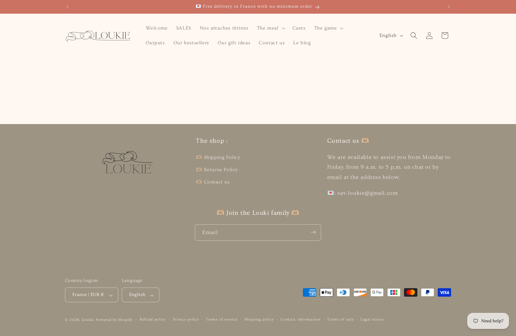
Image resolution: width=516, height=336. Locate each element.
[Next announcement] (448, 6)
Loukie (88, 319)
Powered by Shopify (114, 319)
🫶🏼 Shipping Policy (218, 157)
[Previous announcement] (67, 6)
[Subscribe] (313, 232)
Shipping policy (259, 319)
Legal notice (372, 319)
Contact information (300, 319)
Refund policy (153, 319)
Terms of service (221, 319)
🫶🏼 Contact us (213, 182)
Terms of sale (340, 319)
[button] (270, 28)
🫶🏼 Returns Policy (217, 169)
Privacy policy (186, 319)
